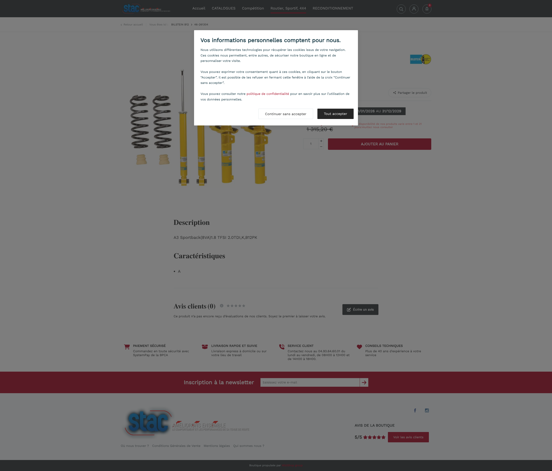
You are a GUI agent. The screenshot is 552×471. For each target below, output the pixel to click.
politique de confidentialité (268, 94)
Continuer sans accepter (285, 114)
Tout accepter (335, 114)
